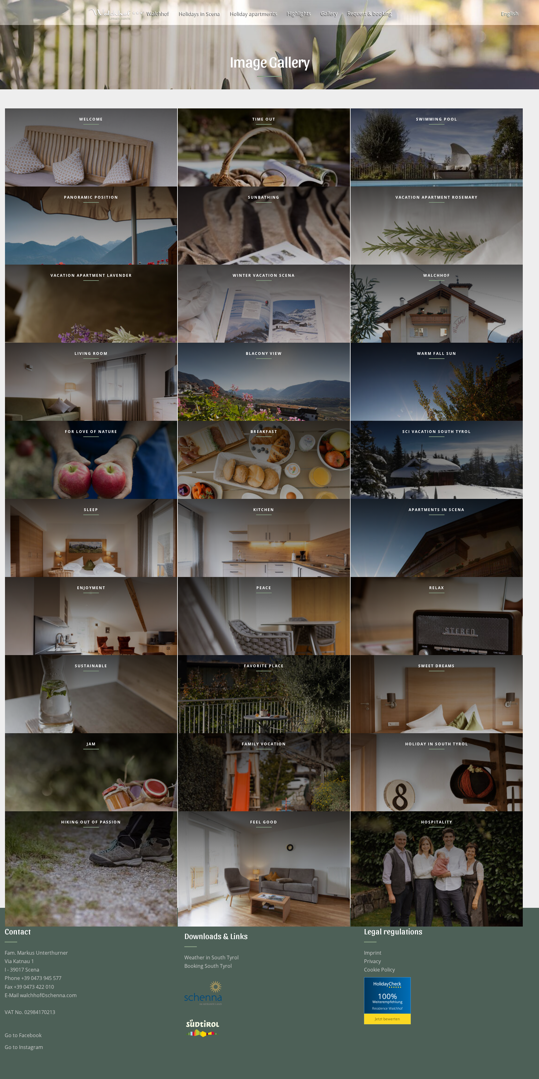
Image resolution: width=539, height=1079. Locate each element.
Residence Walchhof (387, 1008)
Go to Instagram (24, 1047)
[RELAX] (437, 634)
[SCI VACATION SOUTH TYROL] (437, 477)
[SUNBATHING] (264, 243)
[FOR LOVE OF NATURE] (91, 477)
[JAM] (91, 790)
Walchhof (158, 13)
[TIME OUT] (264, 165)
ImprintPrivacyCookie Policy (379, 961)
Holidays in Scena (200, 13)
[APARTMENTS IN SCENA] (437, 556)
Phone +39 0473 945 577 (33, 978)
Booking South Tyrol (208, 965)
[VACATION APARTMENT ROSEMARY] (437, 243)
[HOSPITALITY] (437, 868)
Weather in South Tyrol (211, 957)
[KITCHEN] (264, 556)
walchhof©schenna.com (48, 995)
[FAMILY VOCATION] (264, 790)
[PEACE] (264, 634)
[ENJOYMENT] (91, 634)
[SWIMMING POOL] (437, 165)
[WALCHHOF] (437, 321)
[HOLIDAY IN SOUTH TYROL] (437, 790)
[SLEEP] (91, 556)
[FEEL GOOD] (264, 868)
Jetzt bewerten (387, 1019)
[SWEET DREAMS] (437, 712)
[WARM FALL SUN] (437, 399)
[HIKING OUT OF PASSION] (91, 868)
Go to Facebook (23, 1035)
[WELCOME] (91, 165)
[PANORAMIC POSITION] (91, 243)
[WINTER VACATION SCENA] (264, 321)
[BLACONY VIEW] (264, 399)
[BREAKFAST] (264, 477)
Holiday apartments (254, 13)
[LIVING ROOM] (91, 399)
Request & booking (369, 13)
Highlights (299, 13)
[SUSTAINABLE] (91, 712)
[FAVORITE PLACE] (264, 712)
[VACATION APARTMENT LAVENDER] (91, 321)
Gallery (329, 13)
